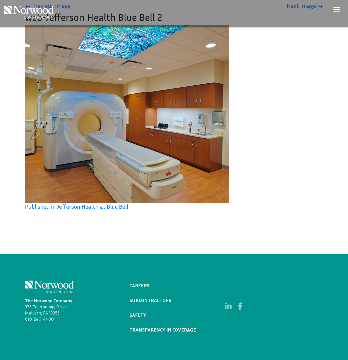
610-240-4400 (39, 319)
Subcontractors (150, 300)
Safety (137, 315)
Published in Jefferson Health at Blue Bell (76, 206)
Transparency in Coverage (162, 329)
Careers (139, 285)
